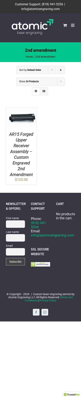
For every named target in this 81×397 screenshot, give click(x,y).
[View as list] (44, 91)
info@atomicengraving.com (40, 9)
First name (12, 218)
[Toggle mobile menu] (73, 25)
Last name (12, 232)
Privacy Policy (48, 300)
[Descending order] (61, 70)
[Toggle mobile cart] (65, 25)
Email (9, 245)
